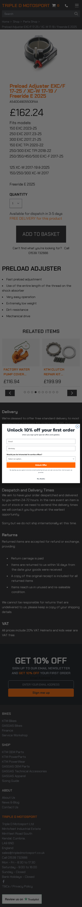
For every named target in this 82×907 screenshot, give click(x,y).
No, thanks (41, 478)
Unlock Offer (41, 464)
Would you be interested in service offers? (24, 454)
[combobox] (40, 458)
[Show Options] (73, 458)
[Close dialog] (77, 426)
